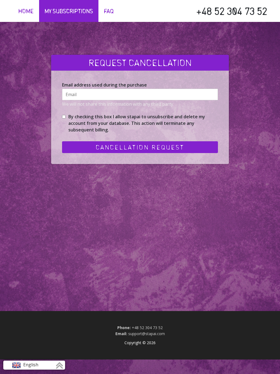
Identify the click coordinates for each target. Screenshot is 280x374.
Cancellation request (140, 147)
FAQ (109, 11)
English (30, 365)
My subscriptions (69, 11)
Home (26, 11)
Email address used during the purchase (104, 85)
